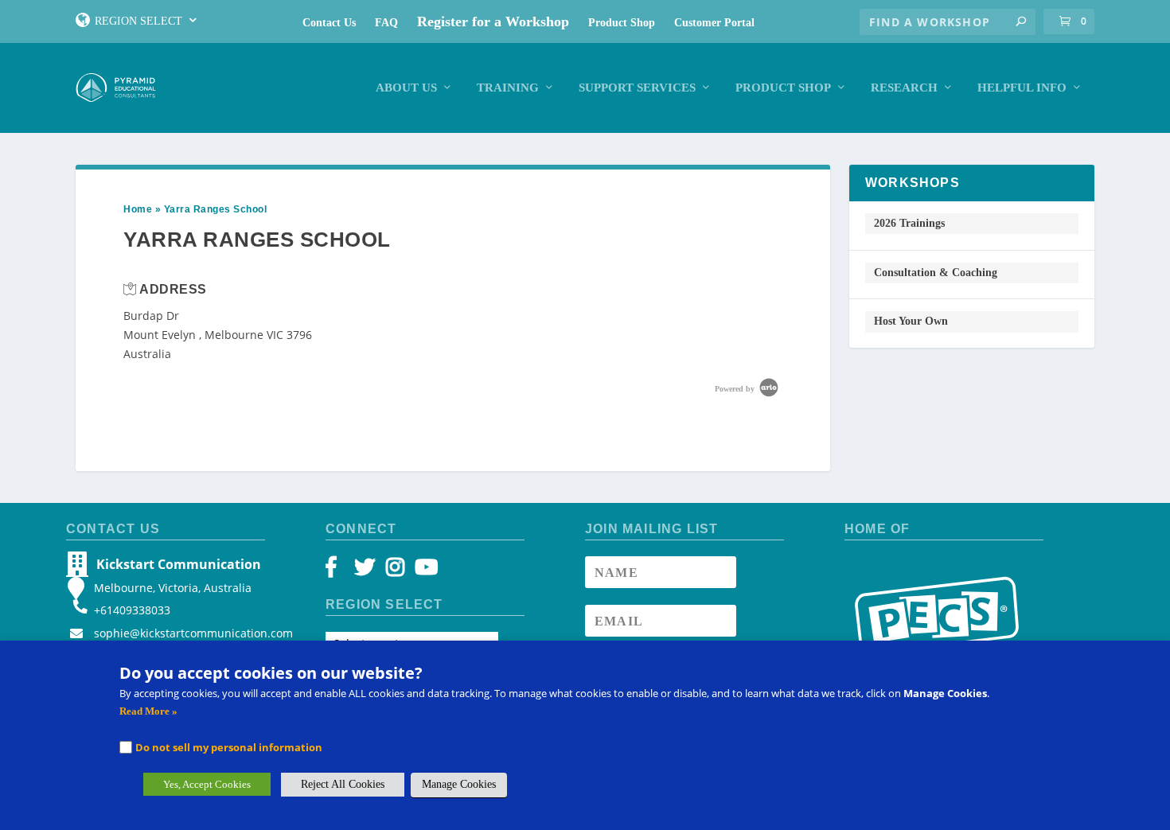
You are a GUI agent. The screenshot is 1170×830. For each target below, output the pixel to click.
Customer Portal (714, 23)
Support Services (637, 87)
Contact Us (329, 23)
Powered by (736, 388)
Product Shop (621, 23)
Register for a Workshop (493, 21)
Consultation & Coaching (935, 273)
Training (508, 87)
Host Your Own (911, 321)
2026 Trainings (909, 223)
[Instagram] (395, 571)
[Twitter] (367, 571)
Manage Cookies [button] (459, 784)
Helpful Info (1022, 87)
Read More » (148, 711)
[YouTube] (424, 571)
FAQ (386, 23)
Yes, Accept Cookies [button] (207, 784)
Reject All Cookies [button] (342, 784)
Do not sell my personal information (228, 747)
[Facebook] (339, 571)
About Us (406, 87)
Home (137, 209)
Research (904, 87)
